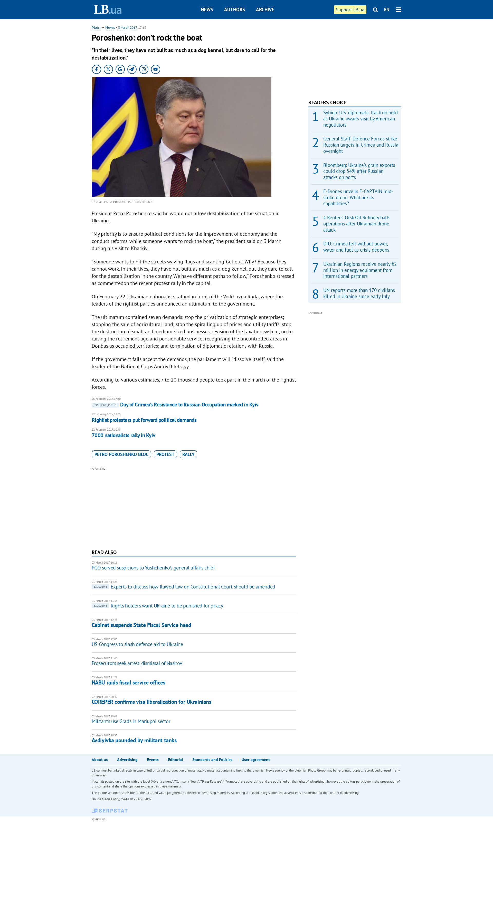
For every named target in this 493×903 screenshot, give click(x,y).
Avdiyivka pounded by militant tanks (134, 740)
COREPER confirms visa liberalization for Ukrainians (151, 701)
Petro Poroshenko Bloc (121, 454)
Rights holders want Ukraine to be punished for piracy (158, 605)
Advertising (127, 759)
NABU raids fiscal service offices (128, 682)
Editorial (175, 759)
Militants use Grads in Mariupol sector (131, 721)
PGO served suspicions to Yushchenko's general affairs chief (153, 567)
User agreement (256, 759)
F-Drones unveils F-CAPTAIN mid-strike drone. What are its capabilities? (358, 197)
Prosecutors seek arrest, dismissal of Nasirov (137, 663)
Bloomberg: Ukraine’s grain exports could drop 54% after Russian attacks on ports (359, 171)
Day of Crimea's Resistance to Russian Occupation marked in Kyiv (176, 404)
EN (386, 9)
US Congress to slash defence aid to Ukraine (137, 644)
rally (188, 454)
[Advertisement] (194, 508)
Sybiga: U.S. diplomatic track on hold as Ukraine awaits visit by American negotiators (360, 118)
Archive (265, 9)
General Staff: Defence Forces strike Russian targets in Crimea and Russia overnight (360, 145)
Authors (234, 9)
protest (165, 454)
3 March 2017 (127, 27)
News (207, 9)
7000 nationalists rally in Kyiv (123, 435)
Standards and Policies (212, 759)
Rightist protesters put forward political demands (144, 419)
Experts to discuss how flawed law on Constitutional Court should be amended (184, 586)
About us (100, 759)
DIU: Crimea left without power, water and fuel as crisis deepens (356, 247)
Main (96, 27)
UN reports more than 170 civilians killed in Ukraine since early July (359, 293)
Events (153, 759)
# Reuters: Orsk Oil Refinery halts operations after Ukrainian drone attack (356, 223)
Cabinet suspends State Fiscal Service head (141, 625)
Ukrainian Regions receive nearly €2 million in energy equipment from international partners (360, 270)
